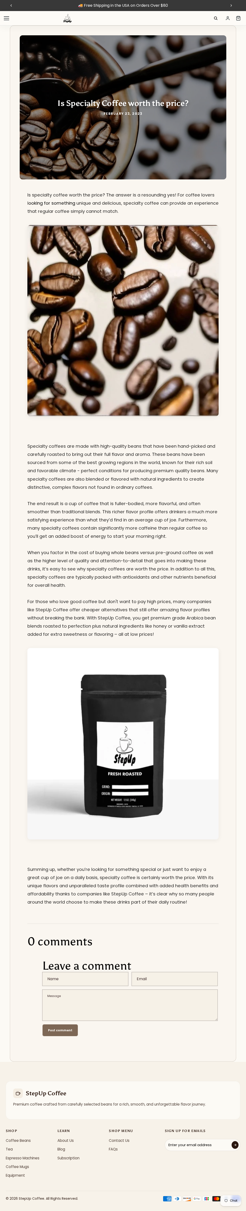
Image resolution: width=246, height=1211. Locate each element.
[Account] (228, 18)
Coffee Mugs (17, 1166)
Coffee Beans (18, 1140)
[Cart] (238, 18)
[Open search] (215, 18)
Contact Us (119, 1140)
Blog (61, 1149)
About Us (65, 1140)
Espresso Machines (22, 1158)
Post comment (60, 1030)
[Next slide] (231, 5)
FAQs (113, 1149)
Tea (9, 1149)
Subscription (68, 1158)
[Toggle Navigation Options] (6, 18)
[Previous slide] (11, 5)
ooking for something (51, 203)
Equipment (15, 1175)
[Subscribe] (235, 1145)
